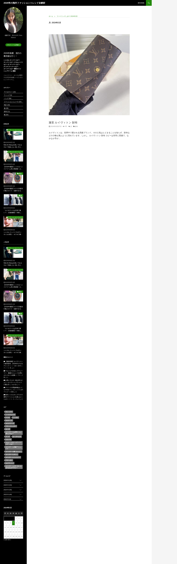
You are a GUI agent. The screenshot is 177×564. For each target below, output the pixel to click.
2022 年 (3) (7, 499)
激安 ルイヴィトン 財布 (63, 122)
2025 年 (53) (8, 485)
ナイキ (8, 417)
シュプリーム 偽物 (10, 71)
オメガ (8, 429)
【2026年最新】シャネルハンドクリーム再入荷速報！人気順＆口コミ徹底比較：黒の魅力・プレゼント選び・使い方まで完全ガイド (13, 168)
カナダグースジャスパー (13, 457)
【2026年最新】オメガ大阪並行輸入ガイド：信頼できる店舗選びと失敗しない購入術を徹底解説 (13, 190)
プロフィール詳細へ (13, 45)
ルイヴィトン (10, 463)
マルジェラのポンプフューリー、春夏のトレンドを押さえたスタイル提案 (13, 373)
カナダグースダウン (12, 454)
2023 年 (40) (8, 494)
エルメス (8, 439)
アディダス (9, 460)
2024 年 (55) (8, 490)
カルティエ (9, 420)
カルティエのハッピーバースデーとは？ (14, 443)
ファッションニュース (12, 102)
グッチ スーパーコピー (11, 66)
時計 (7, 105)
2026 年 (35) (8, 480)
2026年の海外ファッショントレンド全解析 (24, 3)
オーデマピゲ (17, 436)
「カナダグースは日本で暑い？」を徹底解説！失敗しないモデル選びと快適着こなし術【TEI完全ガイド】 (13, 212)
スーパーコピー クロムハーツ (13, 62)
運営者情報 (141, 3)
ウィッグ (8, 95)
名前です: (8, 35)
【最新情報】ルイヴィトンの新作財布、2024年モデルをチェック (13, 364)
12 (71, 126)
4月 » (9, 540)
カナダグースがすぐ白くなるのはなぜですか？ (14, 466)
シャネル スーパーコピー (12, 60)
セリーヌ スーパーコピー (12, 64)
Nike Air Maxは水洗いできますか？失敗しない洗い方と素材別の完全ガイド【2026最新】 (13, 146)
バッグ (7, 98)
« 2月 (5, 540)
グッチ (8, 436)
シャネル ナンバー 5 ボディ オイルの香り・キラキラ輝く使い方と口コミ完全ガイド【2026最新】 (13, 233)
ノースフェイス (10, 414)
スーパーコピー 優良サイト (12, 69)
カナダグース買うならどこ (14, 451)
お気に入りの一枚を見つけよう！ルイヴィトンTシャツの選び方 (13, 382)
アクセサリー (10, 92)
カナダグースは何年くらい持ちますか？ (14, 432)
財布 (76, 126)
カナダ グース (10, 423)
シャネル (15, 417)
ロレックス (9, 411)
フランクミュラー (11, 426)
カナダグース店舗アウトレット (14, 447)
